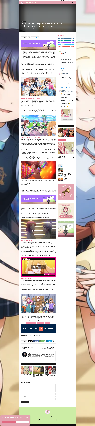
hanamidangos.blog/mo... (65, 107)
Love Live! (29, 335)
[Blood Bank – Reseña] (60, 179)
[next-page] (23, 378)
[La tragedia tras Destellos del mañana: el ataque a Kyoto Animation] (60, 174)
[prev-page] (21, 378)
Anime (39, 2)
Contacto (67, 2)
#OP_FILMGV (67, 66)
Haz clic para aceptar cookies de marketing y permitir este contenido (38, 267)
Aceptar (8, 421)
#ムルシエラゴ (68, 87)
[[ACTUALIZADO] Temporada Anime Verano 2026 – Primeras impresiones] (50, 370)
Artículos (54, 2)
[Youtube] (70, 0)
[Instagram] (61, 0)
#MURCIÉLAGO (63, 87)
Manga (43, 2)
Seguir (72, 38)
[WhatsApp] (34, 37)
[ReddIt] (38, 37)
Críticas (27, 5)
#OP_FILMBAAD (63, 68)
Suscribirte (71, 46)
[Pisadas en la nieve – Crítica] (60, 165)
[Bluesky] (71, 0)
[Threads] (73, 0)
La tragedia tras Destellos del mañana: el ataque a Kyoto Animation (68, 174)
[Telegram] (63, 0)
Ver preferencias (22, 421)
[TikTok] (65, 0)
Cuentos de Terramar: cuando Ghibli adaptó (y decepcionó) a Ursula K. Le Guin (38, 375)
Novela (48, 2)
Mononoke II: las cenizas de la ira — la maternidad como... (65, 155)
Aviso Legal (72, 425)
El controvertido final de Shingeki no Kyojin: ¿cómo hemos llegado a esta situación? (49, 348)
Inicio (22, 5)
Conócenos (60, 2)
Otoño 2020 (33, 335)
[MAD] (60, 170)
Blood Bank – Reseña (67, 178)
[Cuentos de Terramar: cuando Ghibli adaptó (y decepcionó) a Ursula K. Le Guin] (38, 370)
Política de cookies (60, 425)
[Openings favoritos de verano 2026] (26, 370)
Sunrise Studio (38, 335)
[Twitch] (66, 0)
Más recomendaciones (31, 323)
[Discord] (60, 0)
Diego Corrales (30, 353)
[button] (73, 2)
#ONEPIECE (63, 66)
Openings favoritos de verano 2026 (26, 374)
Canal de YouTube (40, 323)
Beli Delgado (59, 157)
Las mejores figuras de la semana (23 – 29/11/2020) (27, 348)
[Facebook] (32, 37)
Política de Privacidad (67, 425)
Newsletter (47, 323)
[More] (53, 341)
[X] (68, 0)
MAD (64, 168)
